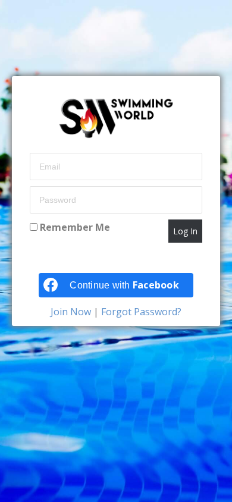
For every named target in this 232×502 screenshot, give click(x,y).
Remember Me (73, 227)
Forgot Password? (140, 311)
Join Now (72, 311)
